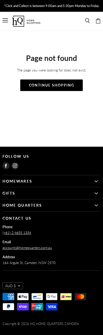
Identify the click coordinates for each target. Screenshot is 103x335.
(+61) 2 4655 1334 (16, 232)
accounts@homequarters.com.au (27, 247)
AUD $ (10, 286)
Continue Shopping (51, 85)
